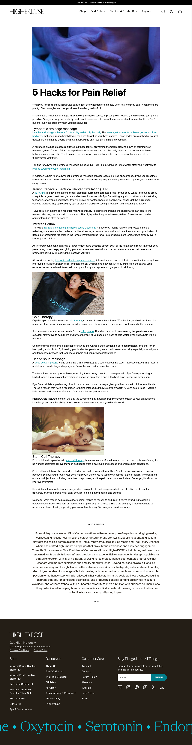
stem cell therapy (75, 460)
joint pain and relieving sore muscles (75, 260)
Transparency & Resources (61, 693)
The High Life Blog (56, 677)
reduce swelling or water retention (51, 168)
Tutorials (86, 687)
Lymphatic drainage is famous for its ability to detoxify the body (66, 132)
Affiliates (51, 682)
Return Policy (89, 677)
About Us (51, 666)
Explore (146, 11)
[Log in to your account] (171, 11)
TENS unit (40, 192)
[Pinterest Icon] (136, 687)
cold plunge (87, 331)
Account (86, 666)
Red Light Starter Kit (21, 684)
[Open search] (163, 11)
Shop (83, 11)
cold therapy (75, 320)
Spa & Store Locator (21, 709)
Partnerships (53, 704)
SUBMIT (159, 678)
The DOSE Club (54, 671)
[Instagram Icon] (128, 687)
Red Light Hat (17, 698)
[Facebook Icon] (120, 687)
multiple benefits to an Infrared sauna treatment (70, 227)
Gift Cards (15, 704)
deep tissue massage (46, 362)
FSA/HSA (51, 687)
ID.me (85, 698)
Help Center (89, 693)
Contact (86, 671)
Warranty (87, 682)
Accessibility (53, 698)
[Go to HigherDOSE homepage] (27, 11)
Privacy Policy (40, 650)
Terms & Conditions (19, 650)
